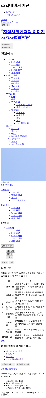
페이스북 (10, 251)
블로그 (9, 254)
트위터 (9, 257)
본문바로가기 (12, 12)
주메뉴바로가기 (13, 15)
